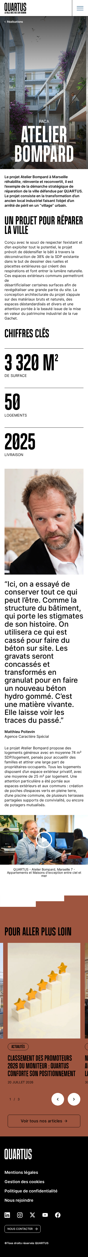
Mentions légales (21, 1172)
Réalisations (15, 21)
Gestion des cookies (24, 1181)
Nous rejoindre (19, 1200)
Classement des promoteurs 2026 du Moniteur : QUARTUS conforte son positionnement (42, 1065)
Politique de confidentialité (31, 1191)
